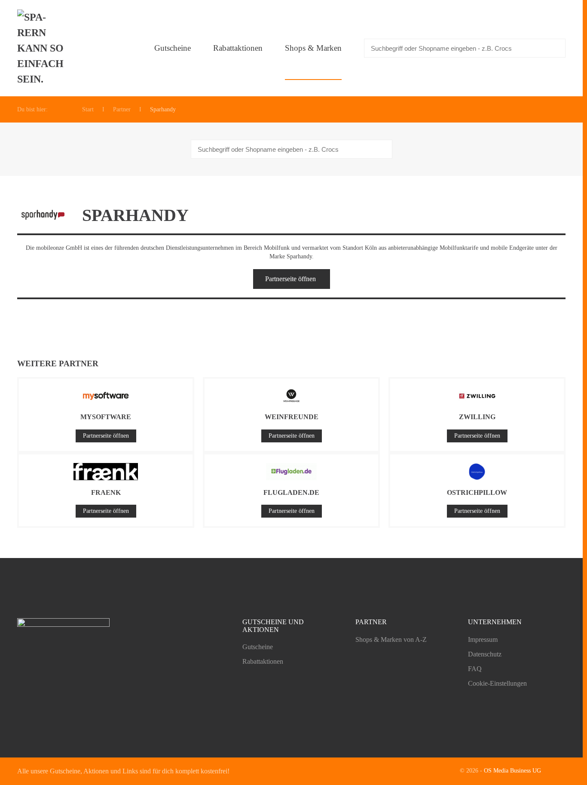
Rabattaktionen (238, 47)
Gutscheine (172, 47)
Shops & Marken (313, 47)
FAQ (475, 668)
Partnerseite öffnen (290, 278)
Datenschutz (484, 654)
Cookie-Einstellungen (497, 683)
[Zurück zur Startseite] (43, 48)
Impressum (483, 639)
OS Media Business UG (512, 770)
